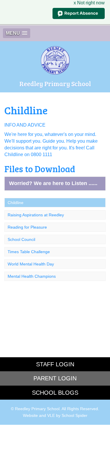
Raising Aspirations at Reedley (36, 215)
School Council (21, 239)
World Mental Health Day (31, 264)
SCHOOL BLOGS (55, 392)
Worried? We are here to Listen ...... (53, 183)
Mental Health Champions (32, 276)
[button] (16, 33)
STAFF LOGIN (55, 364)
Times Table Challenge (29, 251)
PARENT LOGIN (55, 378)
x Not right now (89, 2)
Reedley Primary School (55, 83)
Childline (15, 202)
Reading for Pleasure (27, 227)
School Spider (74, 415)
